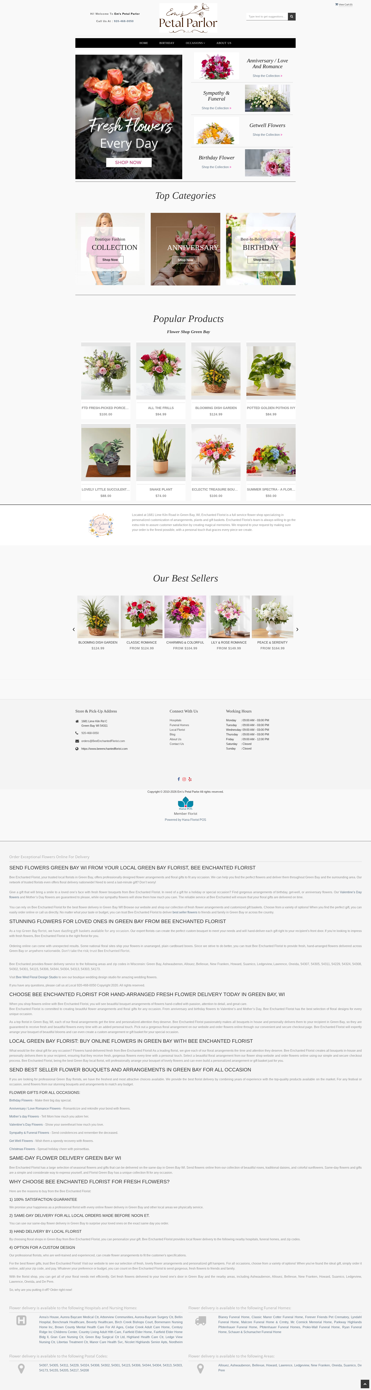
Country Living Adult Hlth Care (100, 1332)
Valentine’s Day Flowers (26, 1124)
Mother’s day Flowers (24, 1116)
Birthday (166, 43)
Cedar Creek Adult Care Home (147, 1327)
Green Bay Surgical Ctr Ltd (105, 1337)
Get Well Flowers (21, 1140)
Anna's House (49, 1317)
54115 (126, 1365)
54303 (177, 1365)
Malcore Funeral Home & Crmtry (264, 1322)
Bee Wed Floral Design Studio (37, 977)
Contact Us (177, 743)
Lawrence (285, 1365)
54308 (95, 1365)
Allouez (223, 1365)
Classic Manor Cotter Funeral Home (277, 1317)
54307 (43, 1365)
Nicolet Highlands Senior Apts (146, 1342)
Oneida (337, 1365)
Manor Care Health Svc (106, 1342)
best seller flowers (185, 912)
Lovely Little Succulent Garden (106, 489)
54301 (115, 1365)
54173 (43, 1370)
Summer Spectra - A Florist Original (271, 489)
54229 (74, 1365)
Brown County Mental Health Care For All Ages (89, 1327)
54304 (156, 1365)
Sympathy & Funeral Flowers (29, 1132)
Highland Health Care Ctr (145, 1337)
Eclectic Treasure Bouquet (216, 489)
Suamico (350, 1365)
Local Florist (177, 729)
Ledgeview (301, 1365)
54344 (146, 1365)
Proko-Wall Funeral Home (321, 1327)
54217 (74, 1370)
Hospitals (175, 720)
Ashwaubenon (240, 1365)
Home (144, 43)
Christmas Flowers (22, 1149)
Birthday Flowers (20, 1100)
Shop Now (110, 259)
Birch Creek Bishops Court (134, 1322)
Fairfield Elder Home (137, 1332)
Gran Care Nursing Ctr (67, 1337)
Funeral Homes (179, 725)
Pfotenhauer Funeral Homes (280, 1327)
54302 (105, 1365)
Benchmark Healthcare (68, 1322)
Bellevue (258, 1365)
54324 (84, 1365)
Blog (172, 734)
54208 (84, 1370)
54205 (64, 1370)
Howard (271, 1365)
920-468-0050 (124, 21)
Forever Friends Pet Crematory (327, 1317)
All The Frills (161, 408)
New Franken (320, 1365)
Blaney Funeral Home (234, 1317)
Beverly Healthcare (99, 1322)
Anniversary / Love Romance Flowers (35, 1108)
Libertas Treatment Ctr (72, 1342)
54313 (167, 1365)
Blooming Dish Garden (216, 408)
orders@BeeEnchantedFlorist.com (103, 741)
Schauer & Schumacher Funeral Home (254, 1332)
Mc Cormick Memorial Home (311, 1322)
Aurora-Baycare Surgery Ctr (154, 1317)
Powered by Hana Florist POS (185, 819)
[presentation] (73, 627)
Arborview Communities (116, 1317)
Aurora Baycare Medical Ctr (79, 1317)
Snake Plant (161, 489)
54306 (136, 1365)
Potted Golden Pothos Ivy (271, 408)
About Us (223, 43)
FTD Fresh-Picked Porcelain (106, 408)
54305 (53, 1365)
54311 (64, 1365)
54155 (53, 1370)
